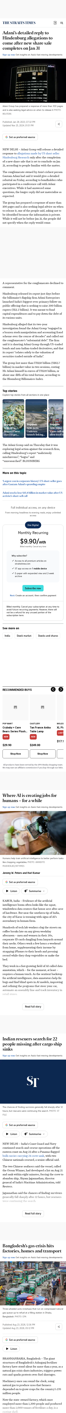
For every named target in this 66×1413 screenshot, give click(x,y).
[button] (55, 23)
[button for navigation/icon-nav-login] (55, 23)
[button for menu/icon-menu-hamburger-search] (61, 22)
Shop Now (15, 753)
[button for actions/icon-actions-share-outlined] (58, 124)
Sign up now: (9, 54)
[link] (19, 23)
